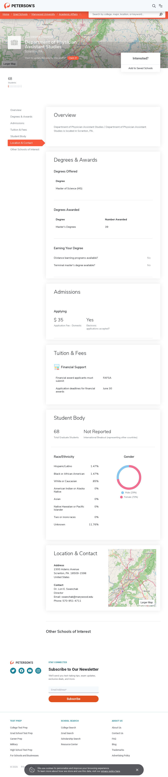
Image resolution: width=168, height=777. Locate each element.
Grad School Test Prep (21, 733)
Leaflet (129, 20)
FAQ (114, 738)
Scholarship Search (71, 738)
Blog (114, 744)
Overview (15, 110)
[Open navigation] (160, 6)
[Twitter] (13, 671)
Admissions (17, 123)
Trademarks (118, 750)
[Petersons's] (19, 6)
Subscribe (73, 699)
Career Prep (16, 738)
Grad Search (67, 733)
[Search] (154, 6)
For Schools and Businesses (24, 755)
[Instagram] (38, 671)
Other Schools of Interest (24, 149)
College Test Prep (19, 727)
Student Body (18, 136)
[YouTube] (30, 671)
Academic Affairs (68, 14)
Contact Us (117, 733)
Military (14, 744)
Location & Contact (21, 143)
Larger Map (9, 63)
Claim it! (73, 58)
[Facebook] (21, 671)
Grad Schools (20, 14)
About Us (116, 727)
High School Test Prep (21, 750)
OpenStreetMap (146, 20)
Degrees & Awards (21, 116)
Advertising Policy (121, 755)
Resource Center (69, 744)
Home (6, 14)
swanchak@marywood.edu (77, 597)
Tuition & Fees (18, 130)
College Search (68, 727)
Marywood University (43, 14)
